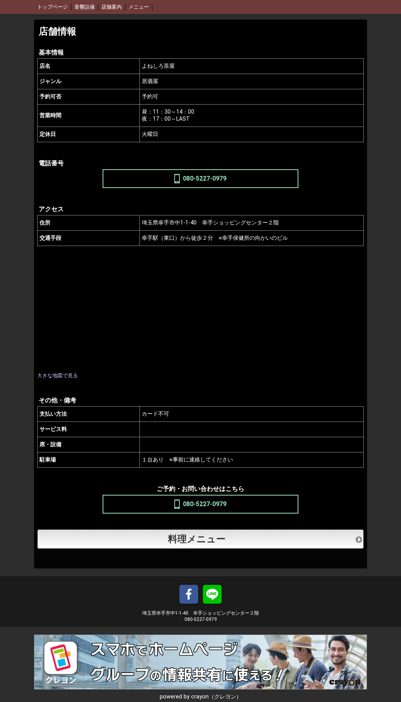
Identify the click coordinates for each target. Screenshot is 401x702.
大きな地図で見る (57, 375)
